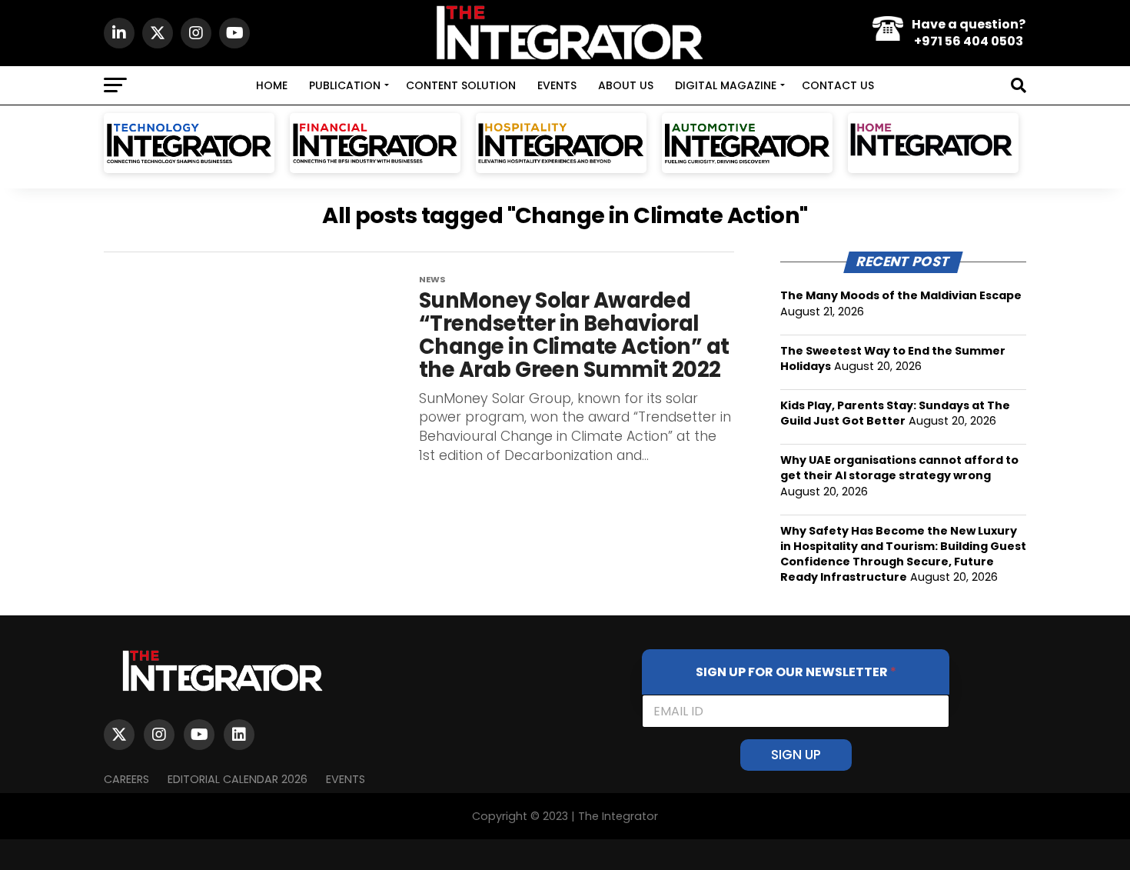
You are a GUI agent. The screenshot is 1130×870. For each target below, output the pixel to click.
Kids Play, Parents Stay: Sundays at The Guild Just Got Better (895, 413)
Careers (126, 779)
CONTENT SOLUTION (461, 85)
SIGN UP (796, 754)
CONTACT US (838, 85)
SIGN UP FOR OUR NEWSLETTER (796, 672)
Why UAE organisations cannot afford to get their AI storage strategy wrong (899, 467)
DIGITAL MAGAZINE (725, 85)
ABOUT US (625, 85)
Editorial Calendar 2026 (237, 779)
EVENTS (557, 85)
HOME (271, 85)
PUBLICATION (345, 85)
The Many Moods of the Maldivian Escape (901, 295)
